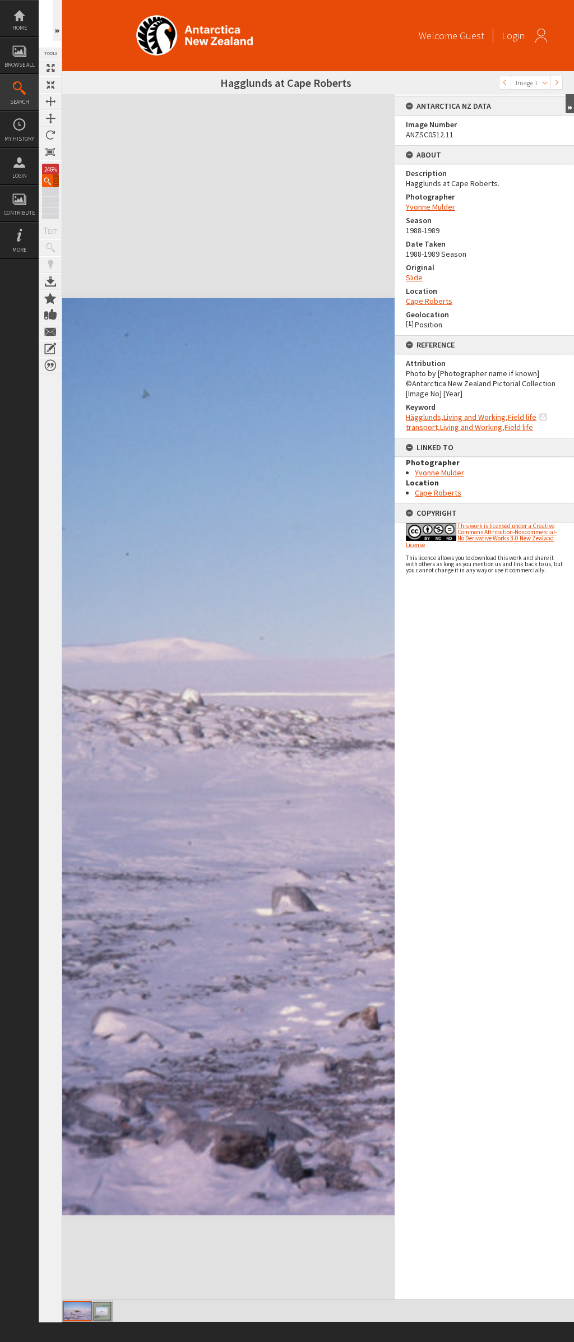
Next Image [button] (556, 82)
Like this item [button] (50, 315)
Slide (414, 277)
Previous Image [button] (505, 82)
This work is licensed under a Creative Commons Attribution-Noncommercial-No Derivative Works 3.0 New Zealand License (481, 535)
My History (19, 138)
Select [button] (544, 82)
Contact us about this (50, 331)
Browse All (19, 64)
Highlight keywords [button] (50, 264)
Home (19, 27)
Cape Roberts (429, 301)
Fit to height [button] (50, 118)
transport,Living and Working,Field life (469, 427)
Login (19, 175)
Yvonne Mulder (430, 207)
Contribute (19, 212)
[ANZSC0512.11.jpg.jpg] (102, 1311)
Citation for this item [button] (50, 365)
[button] (50, 180)
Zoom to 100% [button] (50, 152)
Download (50, 281)
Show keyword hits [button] (50, 247)
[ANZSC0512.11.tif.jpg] (77, 1311)
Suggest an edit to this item (50, 348)
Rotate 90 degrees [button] (50, 135)
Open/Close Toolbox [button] (57, 20)
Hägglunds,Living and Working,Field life (471, 417)
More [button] (19, 249)
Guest (472, 35)
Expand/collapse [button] (570, 103)
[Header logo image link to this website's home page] (194, 18)
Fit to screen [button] (50, 84)
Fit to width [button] (50, 101)
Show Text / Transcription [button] (50, 231)
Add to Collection (50, 298)
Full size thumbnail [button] (50, 67)
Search (19, 101)
